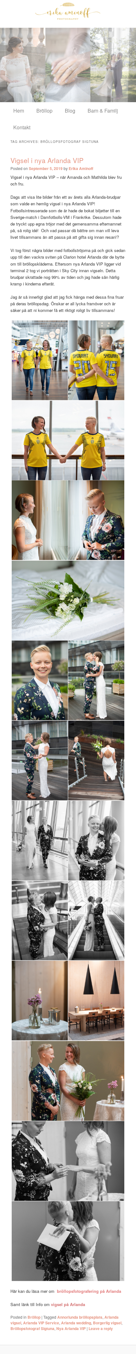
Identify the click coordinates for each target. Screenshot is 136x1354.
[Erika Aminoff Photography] (68, 11)
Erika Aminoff (81, 168)
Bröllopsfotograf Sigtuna (32, 1328)
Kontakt (21, 127)
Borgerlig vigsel (107, 1323)
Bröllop (44, 110)
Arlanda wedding (76, 1323)
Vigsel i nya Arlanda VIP (46, 160)
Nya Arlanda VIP (71, 1328)
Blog (70, 110)
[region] (68, 65)
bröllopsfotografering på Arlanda (89, 1291)
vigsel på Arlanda (68, 1304)
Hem (18, 110)
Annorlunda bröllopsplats (79, 1317)
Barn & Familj (103, 110)
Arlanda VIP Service (41, 1323)
